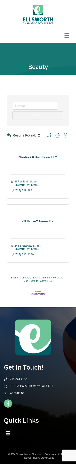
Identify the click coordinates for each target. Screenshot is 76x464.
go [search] (39, 115)
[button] (9, 135)
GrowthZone (47, 458)
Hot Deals (58, 277)
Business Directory (21, 277)
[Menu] (67, 35)
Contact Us (46, 281)
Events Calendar (42, 277)
